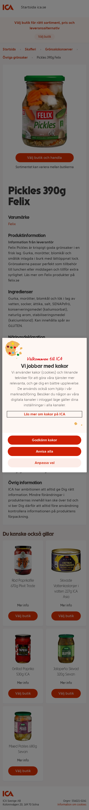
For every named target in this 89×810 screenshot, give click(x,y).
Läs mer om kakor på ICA (44, 414)
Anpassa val (45, 463)
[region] (44, 405)
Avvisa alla (44, 451)
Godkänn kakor (44, 440)
